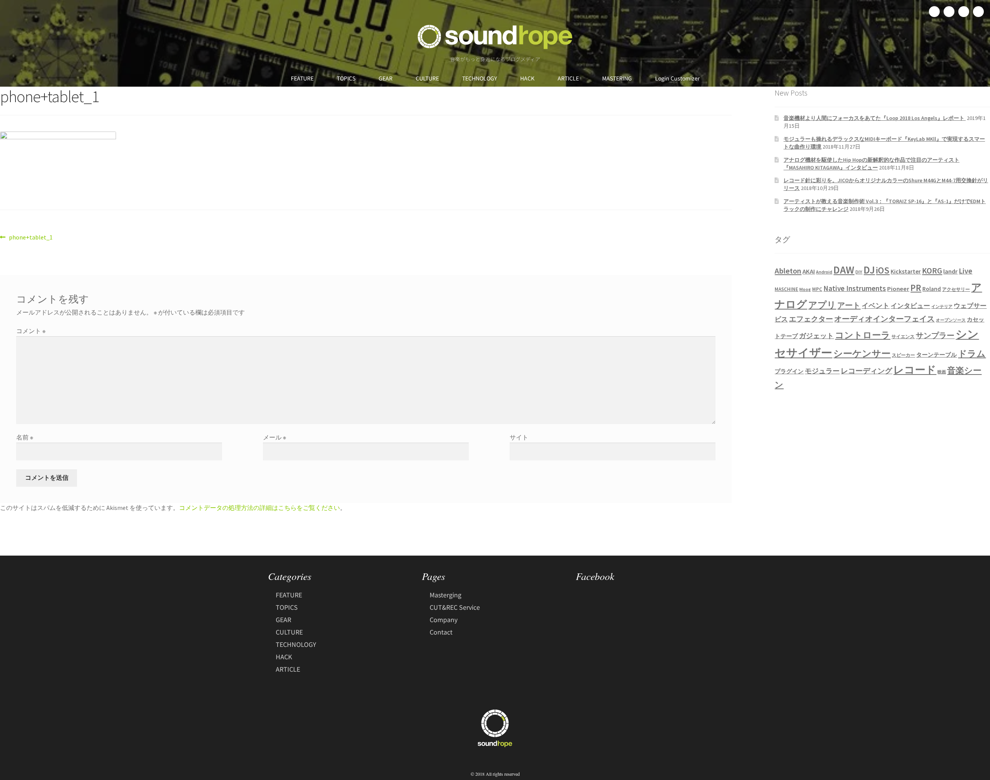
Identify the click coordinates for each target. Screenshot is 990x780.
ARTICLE (568, 78)
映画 (941, 372)
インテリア (941, 306)
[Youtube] (978, 11)
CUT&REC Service (455, 607)
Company (443, 619)
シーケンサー (862, 353)
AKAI (808, 271)
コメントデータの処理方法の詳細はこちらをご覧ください (259, 507)
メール (274, 437)
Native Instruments (854, 288)
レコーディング (866, 370)
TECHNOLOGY (479, 78)
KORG (932, 270)
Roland (931, 288)
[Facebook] (934, 11)
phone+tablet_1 (31, 237)
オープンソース (951, 320)
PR (915, 287)
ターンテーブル (936, 354)
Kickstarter (906, 271)
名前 (24, 437)
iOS (882, 270)
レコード (914, 369)
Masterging (445, 594)
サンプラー (935, 335)
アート (848, 305)
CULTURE (427, 78)
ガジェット (816, 336)
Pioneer (898, 288)
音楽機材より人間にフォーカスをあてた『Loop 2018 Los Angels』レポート (874, 118)
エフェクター (811, 318)
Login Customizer (677, 78)
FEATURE (302, 78)
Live (965, 270)
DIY (858, 272)
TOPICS (346, 78)
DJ (869, 269)
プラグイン (789, 371)
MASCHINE (786, 289)
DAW (843, 269)
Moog (805, 289)
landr (950, 271)
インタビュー (910, 305)
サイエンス (903, 336)
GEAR (386, 78)
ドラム (972, 353)
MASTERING (617, 78)
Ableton (788, 271)
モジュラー (822, 370)
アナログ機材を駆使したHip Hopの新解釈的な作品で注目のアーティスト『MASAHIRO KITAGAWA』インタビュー (871, 163)
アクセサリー (956, 289)
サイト (519, 437)
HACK (527, 78)
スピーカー (903, 355)
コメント (31, 331)
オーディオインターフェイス (884, 318)
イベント (875, 305)
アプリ (822, 304)
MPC (817, 289)
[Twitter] (949, 11)
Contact (441, 631)
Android (824, 272)
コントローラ (862, 335)
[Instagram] (963, 11)
